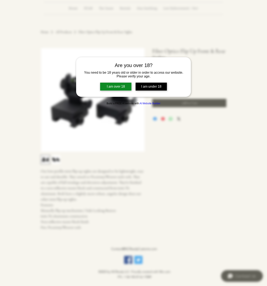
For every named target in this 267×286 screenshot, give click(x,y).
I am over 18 (116, 86)
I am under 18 (151, 86)
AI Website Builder (150, 103)
